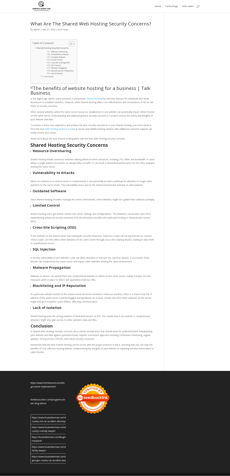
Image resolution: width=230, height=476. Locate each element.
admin (36, 29)
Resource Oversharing (59, 52)
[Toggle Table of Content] (70, 43)
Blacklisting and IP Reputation (62, 71)
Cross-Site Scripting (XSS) (60, 63)
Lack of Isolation (57, 73)
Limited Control (57, 60)
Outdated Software (58, 57)
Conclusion (49, 76)
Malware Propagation (59, 68)
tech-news (187, 6)
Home (158, 6)
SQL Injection (56, 65)
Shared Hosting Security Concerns (52, 48)
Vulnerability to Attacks (60, 54)
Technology (171, 6)
